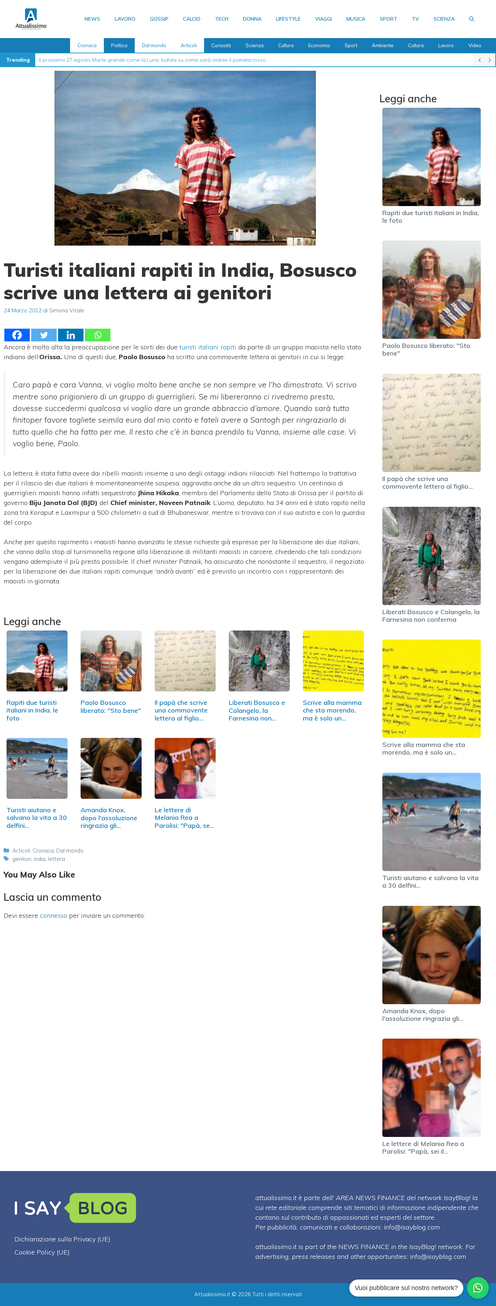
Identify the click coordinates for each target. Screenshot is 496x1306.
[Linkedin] (71, 335)
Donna (252, 19)
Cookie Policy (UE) (42, 1252)
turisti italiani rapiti (208, 347)
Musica (355, 19)
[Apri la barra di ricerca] (471, 19)
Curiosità (221, 45)
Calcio (191, 19)
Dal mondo (154, 45)
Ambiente (383, 45)
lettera (56, 858)
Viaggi (323, 19)
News (92, 19)
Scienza (444, 19)
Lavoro (125, 19)
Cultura (286, 45)
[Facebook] (17, 335)
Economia (319, 45)
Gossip (159, 19)
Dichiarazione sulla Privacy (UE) (62, 1239)
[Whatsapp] (97, 335)
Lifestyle (288, 19)
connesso (53, 915)
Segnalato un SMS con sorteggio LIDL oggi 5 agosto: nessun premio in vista (129, 60)
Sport (388, 19)
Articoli (189, 45)
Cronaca (87, 45)
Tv (415, 19)
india (39, 858)
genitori (21, 858)
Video (474, 45)
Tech (221, 19)
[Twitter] (44, 335)
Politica (119, 45)
